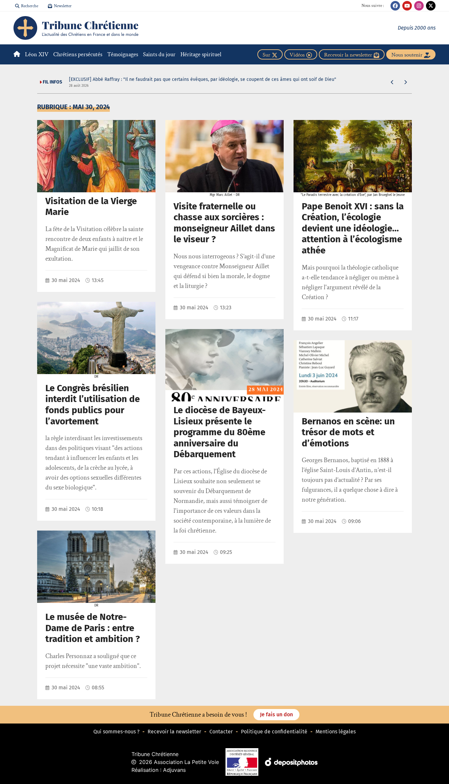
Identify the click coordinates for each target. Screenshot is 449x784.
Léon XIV (36, 54)
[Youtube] (407, 6)
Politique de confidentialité (274, 731)
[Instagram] (419, 6)
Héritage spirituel (200, 54)
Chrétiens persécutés (77, 54)
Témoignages (122, 54)
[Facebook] (395, 6)
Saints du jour (159, 54)
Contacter (221, 731)
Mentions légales (336, 731)
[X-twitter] (431, 6)
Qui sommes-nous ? (116, 731)
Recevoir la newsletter (174, 731)
